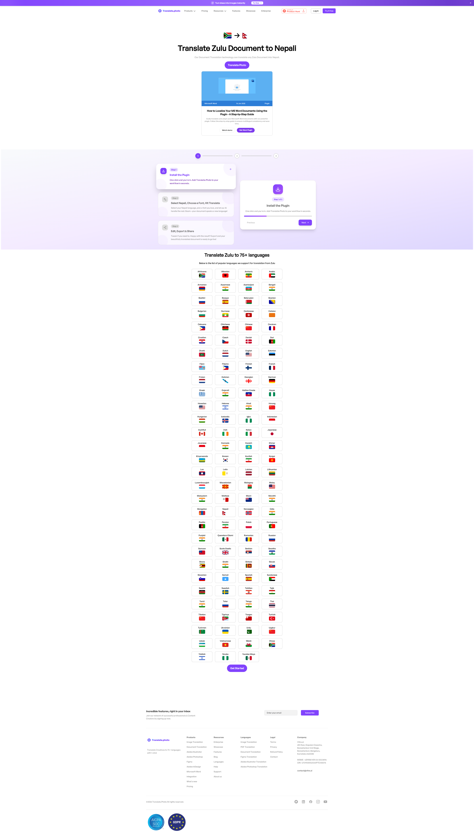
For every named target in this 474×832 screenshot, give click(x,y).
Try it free (329, 11)
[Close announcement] (470, 2)
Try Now (256, 3)
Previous (251, 222)
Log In (316, 11)
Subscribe (309, 713)
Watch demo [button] (227, 130)
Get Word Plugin (245, 130)
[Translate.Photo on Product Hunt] (294, 11)
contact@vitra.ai (304, 770)
